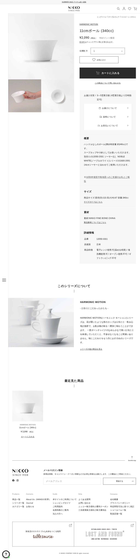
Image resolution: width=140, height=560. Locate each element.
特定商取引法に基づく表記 (122, 506)
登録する (119, 481)
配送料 (82, 42)
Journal (29, 503)
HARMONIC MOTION (89, 24)
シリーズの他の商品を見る (91, 349)
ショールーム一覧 (118, 510)
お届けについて (109, 108)
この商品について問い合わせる (108, 83)
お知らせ (30, 506)
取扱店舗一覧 (116, 514)
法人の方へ (58, 514)
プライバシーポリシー (120, 503)
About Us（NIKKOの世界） (38, 499)
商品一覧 (16, 499)
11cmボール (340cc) (27, 428)
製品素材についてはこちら (95, 222)
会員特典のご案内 (61, 510)
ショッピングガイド (62, 503)
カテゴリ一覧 (18, 506)
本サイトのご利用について (65, 499)
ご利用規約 (58, 506)
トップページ (101, 17)
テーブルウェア (113, 17)
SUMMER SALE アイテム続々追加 (74, 2)
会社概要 (114, 499)
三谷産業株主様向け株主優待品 (92, 510)
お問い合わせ (84, 503)
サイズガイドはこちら (93, 202)
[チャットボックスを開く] (6, 554)
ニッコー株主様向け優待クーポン (93, 506)
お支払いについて (109, 125)
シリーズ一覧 (18, 503)
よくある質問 (84, 499)
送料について (109, 117)
